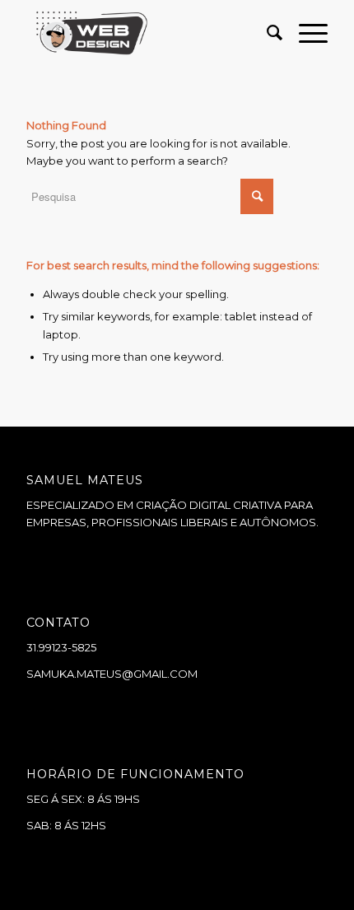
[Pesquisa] (266, 33)
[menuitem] (266, 33)
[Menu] (305, 33)
